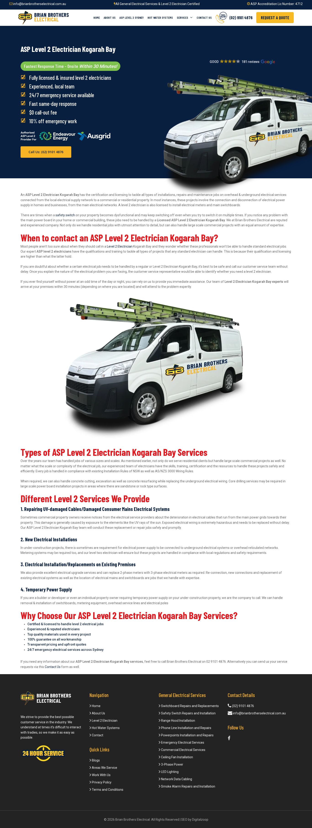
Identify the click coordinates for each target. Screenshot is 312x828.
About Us (98, 713)
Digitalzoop (200, 819)
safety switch (65, 215)
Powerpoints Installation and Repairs (187, 735)
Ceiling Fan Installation (176, 757)
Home (95, 706)
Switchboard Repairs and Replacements (189, 706)
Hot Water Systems (105, 728)
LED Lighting (169, 772)
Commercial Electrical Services (182, 750)
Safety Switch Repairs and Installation (188, 713)
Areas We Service (104, 767)
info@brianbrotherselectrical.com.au (39, 4)
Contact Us (53, 667)
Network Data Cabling (176, 779)
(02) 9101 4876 (242, 706)
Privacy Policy (101, 782)
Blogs (95, 760)
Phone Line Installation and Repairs (185, 728)
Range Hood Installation (177, 720)
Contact (97, 735)
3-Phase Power (171, 764)
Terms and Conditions (107, 789)
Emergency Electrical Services (182, 742)
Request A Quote (275, 17)
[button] (242, 61)
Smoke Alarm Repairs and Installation (187, 786)
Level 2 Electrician (119, 246)
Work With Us (101, 775)
